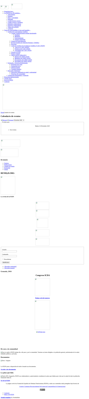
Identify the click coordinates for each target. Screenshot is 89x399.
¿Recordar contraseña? (10, 266)
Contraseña (5, 254)
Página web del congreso (42, 298)
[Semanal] (10, 120)
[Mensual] (4, 120)
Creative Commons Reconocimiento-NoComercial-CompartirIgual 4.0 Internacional (42, 386)
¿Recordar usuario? (9, 268)
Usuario (4, 249)
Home (2, 112)
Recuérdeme (7, 259)
